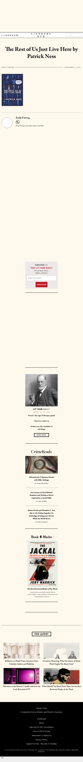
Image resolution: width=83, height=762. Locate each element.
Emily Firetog (8, 67)
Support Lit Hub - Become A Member (41, 743)
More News (41, 435)
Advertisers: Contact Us (41, 735)
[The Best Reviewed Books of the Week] (42, 564)
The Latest (41, 634)
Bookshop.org (53, 750)
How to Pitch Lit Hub (41, 731)
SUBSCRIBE (41, 284)
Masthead (41, 718)
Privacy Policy (41, 739)
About (41, 723)
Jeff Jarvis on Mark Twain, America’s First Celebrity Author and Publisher (21, 663)
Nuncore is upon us (41, 421)
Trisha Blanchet (43, 483)
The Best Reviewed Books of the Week (42, 589)
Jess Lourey (42, 501)
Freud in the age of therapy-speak (41, 415)
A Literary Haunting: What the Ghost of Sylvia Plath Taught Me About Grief (61, 663)
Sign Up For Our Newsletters (41, 727)
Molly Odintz (43, 522)
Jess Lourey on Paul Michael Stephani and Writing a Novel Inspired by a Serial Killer (41, 495)
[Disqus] (41, 155)
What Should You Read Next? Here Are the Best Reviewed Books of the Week (61, 688)
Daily (41, 409)
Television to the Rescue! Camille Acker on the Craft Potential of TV (21, 688)
